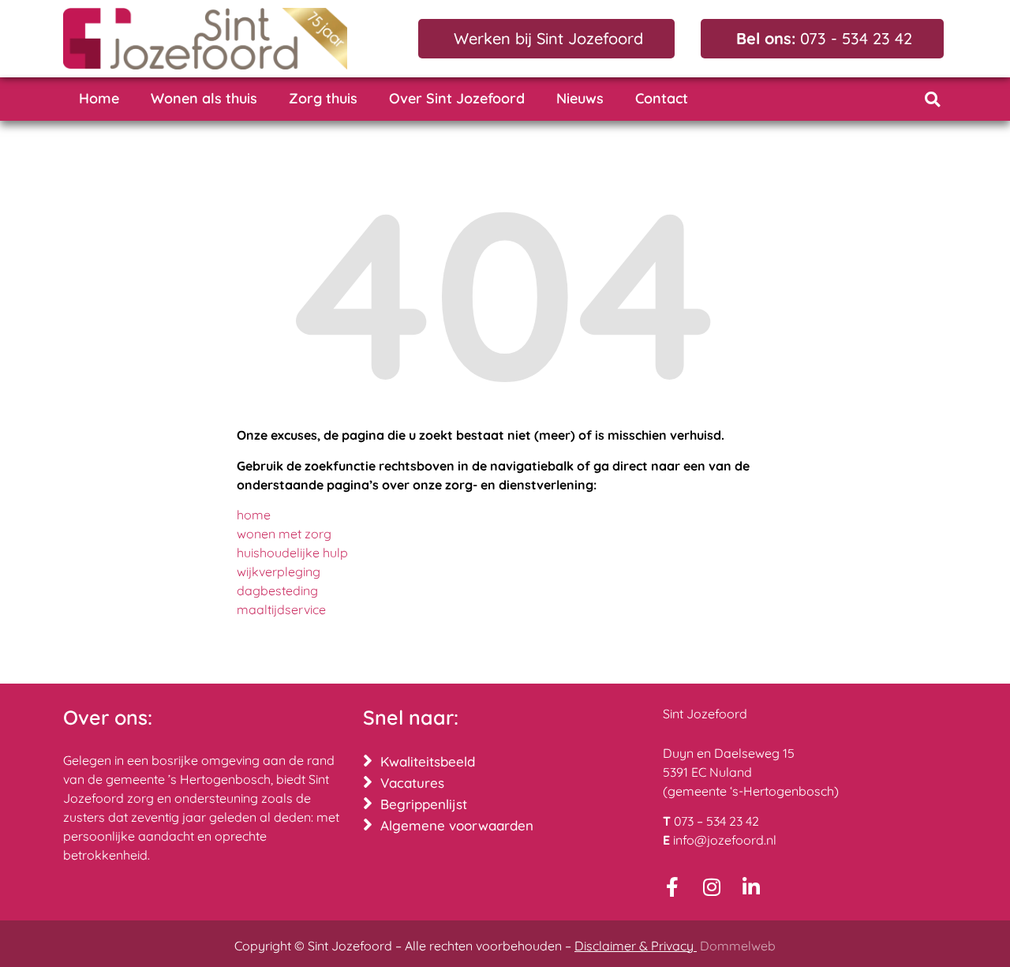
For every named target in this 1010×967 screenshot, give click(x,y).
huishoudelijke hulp (292, 552)
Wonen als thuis (204, 98)
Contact (661, 98)
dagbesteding (277, 590)
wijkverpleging (278, 571)
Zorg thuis (323, 98)
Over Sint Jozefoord (457, 98)
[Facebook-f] (673, 887)
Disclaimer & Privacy (635, 946)
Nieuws (580, 98)
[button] (932, 99)
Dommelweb (738, 946)
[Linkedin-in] (751, 887)
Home (99, 98)
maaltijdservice (281, 609)
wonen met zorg (284, 534)
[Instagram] (712, 887)
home (254, 515)
